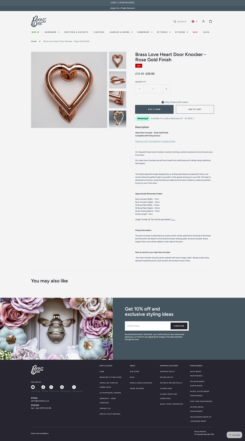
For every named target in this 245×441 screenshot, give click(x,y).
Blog (132, 377)
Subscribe (179, 326)
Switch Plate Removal (110, 414)
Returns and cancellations (39, 433)
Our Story (134, 371)
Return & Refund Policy (171, 383)
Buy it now (154, 109)
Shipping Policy (167, 371)
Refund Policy (167, 377)
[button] (180, 21)
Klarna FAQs (166, 388)
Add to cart (194, 109)
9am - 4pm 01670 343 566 (41, 408)
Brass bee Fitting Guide (111, 377)
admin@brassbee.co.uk (40, 401)
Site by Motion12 (200, 431)
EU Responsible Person (110, 393)
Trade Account (137, 388)
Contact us (105, 408)
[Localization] (195, 21)
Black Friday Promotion (171, 404)
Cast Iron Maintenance (201, 401)
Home (34, 41)
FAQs (102, 371)
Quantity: (140, 82)
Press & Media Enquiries (141, 383)
